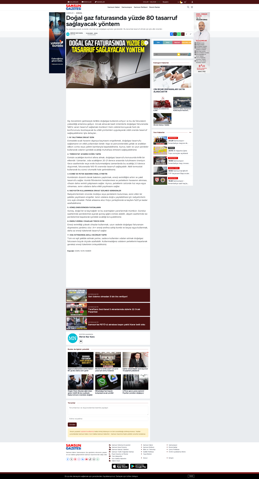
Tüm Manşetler (117, 456)
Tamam (191, 476)
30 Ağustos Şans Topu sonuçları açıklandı (178, 152)
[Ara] (188, 7)
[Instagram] (79, 459)
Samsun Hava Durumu (119, 447)
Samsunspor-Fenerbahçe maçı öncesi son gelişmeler (178, 162)
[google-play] (139, 466)
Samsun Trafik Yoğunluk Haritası (123, 452)
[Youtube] (86, 459)
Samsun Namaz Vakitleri (120, 449)
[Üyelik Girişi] (191, 2)
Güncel (79, 13)
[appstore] (120, 466)
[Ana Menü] (192, 7)
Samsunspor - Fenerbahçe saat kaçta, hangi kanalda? (178, 182)
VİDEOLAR (87, 2)
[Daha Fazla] (183, 34)
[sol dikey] (57, 42)
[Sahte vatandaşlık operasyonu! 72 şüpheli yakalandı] (135, 360)
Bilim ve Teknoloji (149, 449)
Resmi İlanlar (154, 7)
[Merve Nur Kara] (72, 338)
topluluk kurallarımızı (87, 431)
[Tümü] (190, 132)
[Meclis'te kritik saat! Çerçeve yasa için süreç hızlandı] (108, 360)
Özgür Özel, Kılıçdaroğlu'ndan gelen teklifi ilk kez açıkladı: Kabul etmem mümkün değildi (80, 393)
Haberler (70, 13)
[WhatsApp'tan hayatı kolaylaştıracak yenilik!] (108, 382)
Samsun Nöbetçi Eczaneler (121, 445)
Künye (145, 458)
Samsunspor (127, 7)
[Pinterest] (75, 459)
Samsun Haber (114, 7)
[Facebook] (67, 459)
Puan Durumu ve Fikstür (120, 454)
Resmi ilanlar (173, 447)
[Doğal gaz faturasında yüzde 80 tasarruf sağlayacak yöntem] (108, 63)
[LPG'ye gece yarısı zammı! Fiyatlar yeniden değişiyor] (135, 382)
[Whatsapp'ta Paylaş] (179, 34)
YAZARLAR (100, 2)
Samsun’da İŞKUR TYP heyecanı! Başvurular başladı (178, 172)
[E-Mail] (81, 341)
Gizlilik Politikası (148, 452)
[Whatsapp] (97, 459)
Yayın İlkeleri (147, 454)
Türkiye (171, 148)
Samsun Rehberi (141, 7)
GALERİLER (74, 2)
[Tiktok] (90, 459)
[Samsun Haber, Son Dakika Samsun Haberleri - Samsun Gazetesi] (73, 7)
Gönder (72, 424)
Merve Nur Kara (86, 337)
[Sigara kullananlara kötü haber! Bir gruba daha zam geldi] (80, 360)
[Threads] (94, 459)
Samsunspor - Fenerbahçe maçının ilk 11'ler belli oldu (177, 142)
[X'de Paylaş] (175, 34)
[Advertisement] (108, 104)
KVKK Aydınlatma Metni (177, 452)
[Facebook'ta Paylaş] (171, 34)
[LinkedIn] (82, 459)
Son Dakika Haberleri (119, 458)
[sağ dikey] (202, 42)
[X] (71, 459)
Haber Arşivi (116, 461)
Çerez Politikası (174, 449)
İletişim (171, 458)
